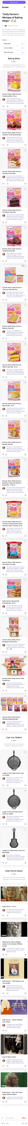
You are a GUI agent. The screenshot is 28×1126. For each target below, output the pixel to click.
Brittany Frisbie (12, 25)
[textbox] (13, 1118)
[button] (10, 90)
